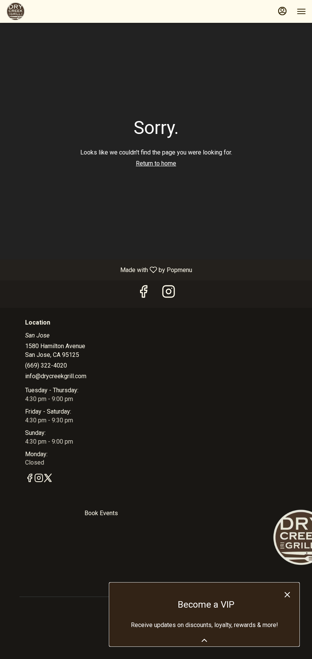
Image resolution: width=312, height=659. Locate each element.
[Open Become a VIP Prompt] (204, 640)
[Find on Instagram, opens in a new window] (168, 294)
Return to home (156, 163)
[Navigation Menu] (301, 11)
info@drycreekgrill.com (55, 376)
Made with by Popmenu (99, 269)
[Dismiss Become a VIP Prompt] (287, 595)
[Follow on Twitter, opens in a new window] (48, 479)
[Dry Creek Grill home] (40, 11)
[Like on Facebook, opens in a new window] (143, 294)
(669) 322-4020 (46, 365)
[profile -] (282, 11)
